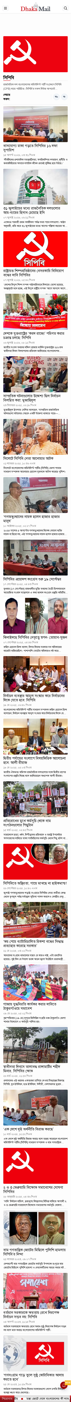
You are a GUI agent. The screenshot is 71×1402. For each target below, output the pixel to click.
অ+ (56, 96)
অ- (64, 96)
